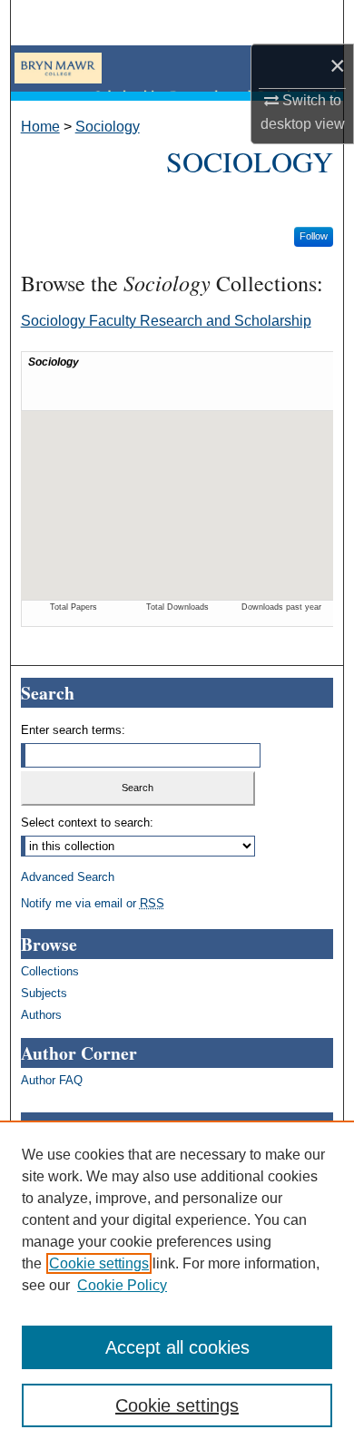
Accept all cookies (177, 1347)
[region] (177, 1285)
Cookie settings (99, 1263)
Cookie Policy (122, 1285)
